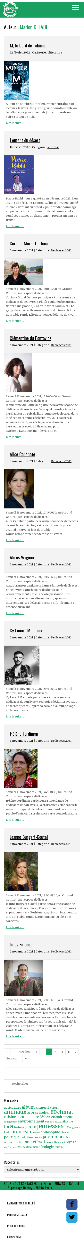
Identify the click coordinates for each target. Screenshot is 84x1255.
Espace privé (14, 1237)
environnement (31, 1121)
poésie (37, 1137)
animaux (15, 1112)
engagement (10, 1122)
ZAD (19, 1147)
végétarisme (10, 1147)
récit (67, 1137)
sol (42, 1141)
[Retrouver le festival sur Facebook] (72, 1204)
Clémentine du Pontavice (30, 337)
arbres (32, 1112)
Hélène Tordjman (24, 733)
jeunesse (49, 1126)
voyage (71, 1142)
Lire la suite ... (15, 123)
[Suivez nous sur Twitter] (71, 1217)
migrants (74, 1127)
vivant (61, 1142)
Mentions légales (17, 1214)
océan (25, 1131)
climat (65, 1112)
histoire (19, 1127)
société (32, 1141)
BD (53, 1112)
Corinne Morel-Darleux (29, 243)
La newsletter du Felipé (21, 1203)
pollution (26, 1137)
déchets (45, 1117)
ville (54, 1142)
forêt (9, 1126)
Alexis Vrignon (22, 557)
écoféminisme (31, 1147)
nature (11, 1131)
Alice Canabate (22, 453)
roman (57, 1136)
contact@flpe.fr (64, 1188)
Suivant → (13, 1058)
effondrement (61, 1117)
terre (49, 1142)
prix (46, 1137)
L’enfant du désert (25, 139)
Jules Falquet (21, 944)
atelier (44, 1112)
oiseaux (36, 1132)
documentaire (27, 1117)
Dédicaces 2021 (61, 250)
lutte (65, 1127)
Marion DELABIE (34, 27)
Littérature (54, 52)
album (28, 1107)
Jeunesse (53, 147)
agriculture (12, 1107)
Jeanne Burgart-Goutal (29, 836)
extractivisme (64, 1121)
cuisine (10, 1117)
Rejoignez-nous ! (16, 1226)
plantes (65, 1132)
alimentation (47, 1107)
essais (49, 1121)
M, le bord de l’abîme (27, 45)
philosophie (50, 1132)
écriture (59, 1147)
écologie (47, 1147)
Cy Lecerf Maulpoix (26, 630)
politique (12, 1137)
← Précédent (22, 1052)
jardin (30, 1126)
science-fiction (14, 1142)
